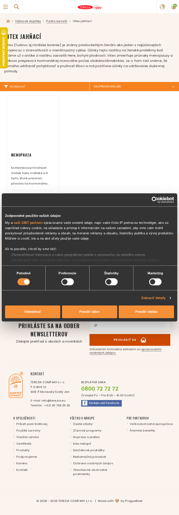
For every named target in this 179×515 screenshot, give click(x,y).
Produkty (22, 450)
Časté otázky (83, 424)
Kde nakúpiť (82, 444)
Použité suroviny (28, 430)
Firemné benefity (142, 430)
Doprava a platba (86, 437)
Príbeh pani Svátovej (31, 424)
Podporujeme (26, 457)
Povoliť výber (89, 312)
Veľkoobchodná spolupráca (151, 424)
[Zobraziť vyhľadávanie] (16, 6)
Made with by (120, 501)
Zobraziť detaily (153, 298)
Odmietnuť (32, 312)
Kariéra (22, 463)
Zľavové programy (87, 430)
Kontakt (22, 470)
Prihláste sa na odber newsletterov (49, 333)
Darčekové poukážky (89, 450)
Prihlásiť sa (125, 340)
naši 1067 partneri (28, 222)
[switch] (67, 281)
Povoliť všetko (146, 312)
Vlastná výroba (27, 437)
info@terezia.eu (53, 400)
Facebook (104, 403)
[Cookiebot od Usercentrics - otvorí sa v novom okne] (155, 200)
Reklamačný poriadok (89, 457)
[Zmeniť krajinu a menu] (162, 6)
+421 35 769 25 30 (57, 405)
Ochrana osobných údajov (93, 463)
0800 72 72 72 (99, 389)
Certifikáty (23, 444)
